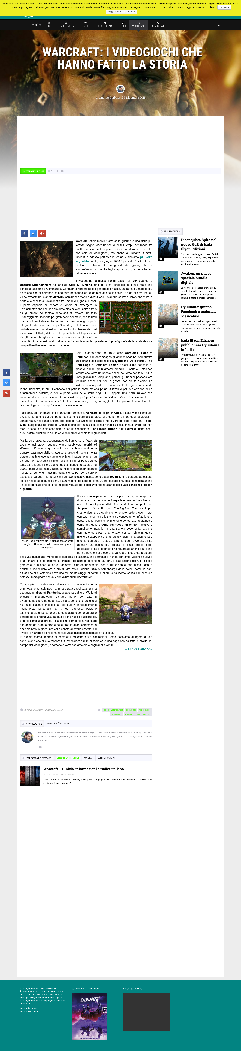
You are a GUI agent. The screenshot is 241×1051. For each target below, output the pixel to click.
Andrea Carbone (110, 97)
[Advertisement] (120, 142)
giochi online (117, 714)
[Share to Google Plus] (42, 236)
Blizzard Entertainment (113, 709)
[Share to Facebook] (24, 236)
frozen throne (144, 709)
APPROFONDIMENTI (34, 709)
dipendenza (131, 709)
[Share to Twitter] (33, 236)
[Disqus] (86, 840)
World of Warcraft (142, 714)
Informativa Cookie (29, 1011)
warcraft (128, 714)
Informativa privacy (29, 1008)
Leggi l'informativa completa (121, 11)
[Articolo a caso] (62, 171)
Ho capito (224, 7)
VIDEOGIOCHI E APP (54, 709)
